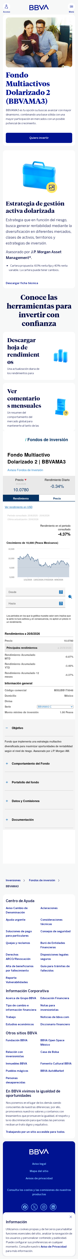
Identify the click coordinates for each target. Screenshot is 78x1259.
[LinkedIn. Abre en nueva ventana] (53, 1207)
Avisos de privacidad (39, 1178)
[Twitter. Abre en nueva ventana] (34, 1207)
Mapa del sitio (39, 1171)
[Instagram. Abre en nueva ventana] (43, 1207)
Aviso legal (39, 1163)
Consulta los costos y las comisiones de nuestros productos (39, 1192)
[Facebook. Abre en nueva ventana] (25, 1207)
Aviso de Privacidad (54, 1246)
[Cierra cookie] (70, 1216)
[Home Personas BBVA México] (39, 7)
